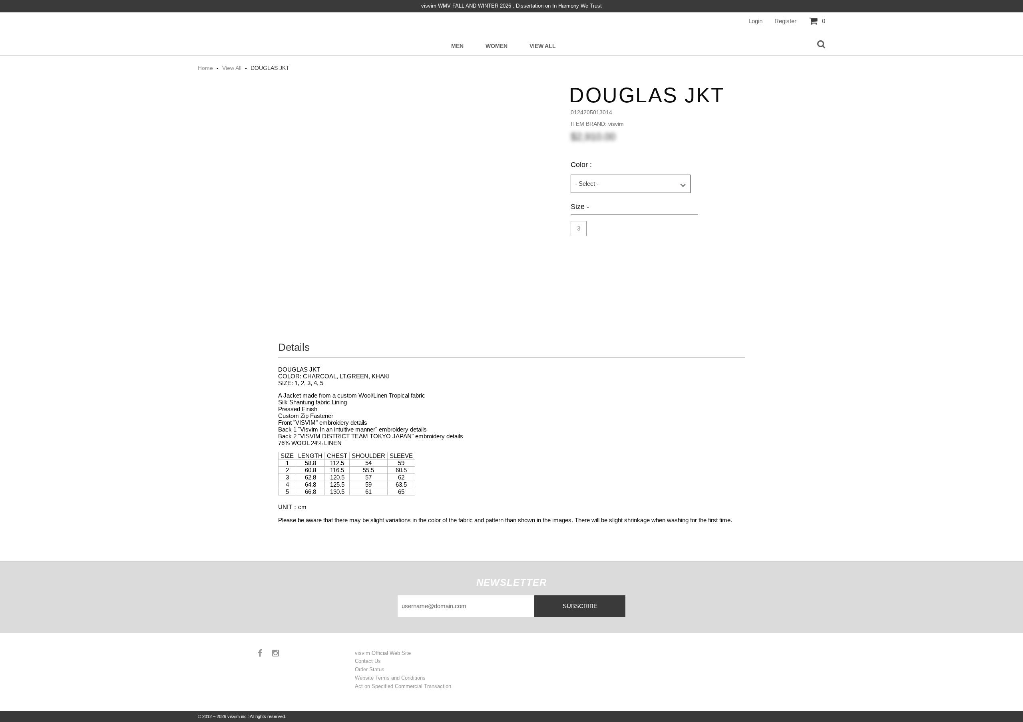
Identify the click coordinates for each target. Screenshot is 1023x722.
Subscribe (580, 606)
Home (206, 68)
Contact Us (368, 661)
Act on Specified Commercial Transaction (403, 686)
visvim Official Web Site (383, 653)
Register (785, 21)
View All (542, 46)
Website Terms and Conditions (390, 678)
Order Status (369, 669)
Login (755, 21)
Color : (581, 165)
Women (497, 46)
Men (457, 46)
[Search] (821, 45)
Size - (580, 207)
